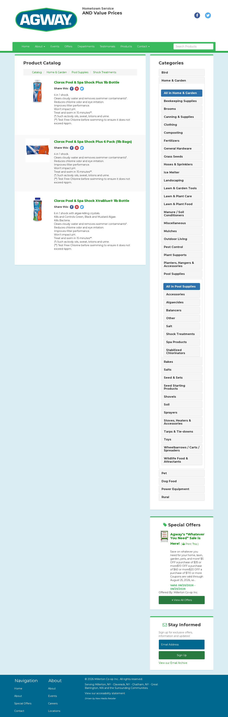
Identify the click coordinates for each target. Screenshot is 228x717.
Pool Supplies (80, 72)
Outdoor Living (175, 239)
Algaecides (174, 302)
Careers (53, 703)
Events (54, 46)
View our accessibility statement (105, 693)
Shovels (170, 396)
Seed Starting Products (174, 387)
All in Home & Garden (180, 93)
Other (170, 318)
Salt (169, 326)
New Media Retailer (105, 698)
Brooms (170, 109)
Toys (167, 439)
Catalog (37, 72)
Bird (165, 72)
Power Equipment (175, 489)
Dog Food (169, 481)
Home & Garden (56, 72)
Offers (68, 46)
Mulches (170, 231)
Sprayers (170, 412)
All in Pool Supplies (181, 286)
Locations (54, 711)
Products (126, 46)
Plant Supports (175, 255)
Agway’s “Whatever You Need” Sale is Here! (187, 538)
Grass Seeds (173, 156)
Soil (167, 404)
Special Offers (22, 703)
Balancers (173, 310)
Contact (19, 711)
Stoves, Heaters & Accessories (177, 422)
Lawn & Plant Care (178, 196)
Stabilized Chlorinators (175, 352)
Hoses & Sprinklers (178, 164)
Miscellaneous (175, 223)
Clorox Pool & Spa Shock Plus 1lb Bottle (86, 82)
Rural (165, 497)
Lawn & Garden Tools (180, 188)
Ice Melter (171, 172)
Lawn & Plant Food (178, 204)
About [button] (39, 46)
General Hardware (178, 148)
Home (26, 46)
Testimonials (107, 46)
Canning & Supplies (179, 117)
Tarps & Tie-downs (178, 431)
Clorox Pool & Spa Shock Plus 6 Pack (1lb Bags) (93, 142)
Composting (173, 132)
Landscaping (174, 180)
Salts (167, 369)
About (18, 696)
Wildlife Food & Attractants (176, 460)
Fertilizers (171, 140)
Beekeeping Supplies (180, 101)
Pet (164, 473)
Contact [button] (142, 46)
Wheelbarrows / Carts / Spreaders (181, 449)
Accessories (175, 294)
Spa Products (176, 342)
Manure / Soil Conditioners (174, 214)
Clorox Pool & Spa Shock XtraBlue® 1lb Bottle (91, 201)
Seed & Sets (173, 377)
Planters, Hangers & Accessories (179, 264)
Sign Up (182, 655)
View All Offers (182, 600)
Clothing (170, 124)
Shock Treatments (104, 72)
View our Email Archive (173, 662)
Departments (85, 46)
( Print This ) (189, 544)
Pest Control (173, 247)
